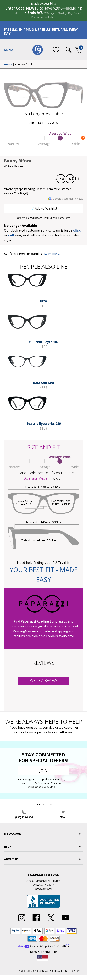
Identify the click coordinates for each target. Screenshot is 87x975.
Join (43, 770)
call (11, 235)
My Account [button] (13, 833)
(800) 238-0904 (24, 817)
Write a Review (13, 166)
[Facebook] (36, 921)
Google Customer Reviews (68, 198)
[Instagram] (22, 921)
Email (63, 817)
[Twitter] (51, 921)
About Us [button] (11, 859)
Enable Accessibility (43, 3)
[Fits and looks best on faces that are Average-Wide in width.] (43, 144)
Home (8, 64)
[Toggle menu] (8, 49)
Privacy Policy (57, 779)
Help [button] (7, 846)
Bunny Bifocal (23, 64)
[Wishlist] (56, 50)
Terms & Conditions (38, 783)
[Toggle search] (68, 49)
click (49, 732)
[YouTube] (65, 921)
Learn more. (52, 253)
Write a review (43, 680)
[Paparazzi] (68, 178)
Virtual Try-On (43, 123)
